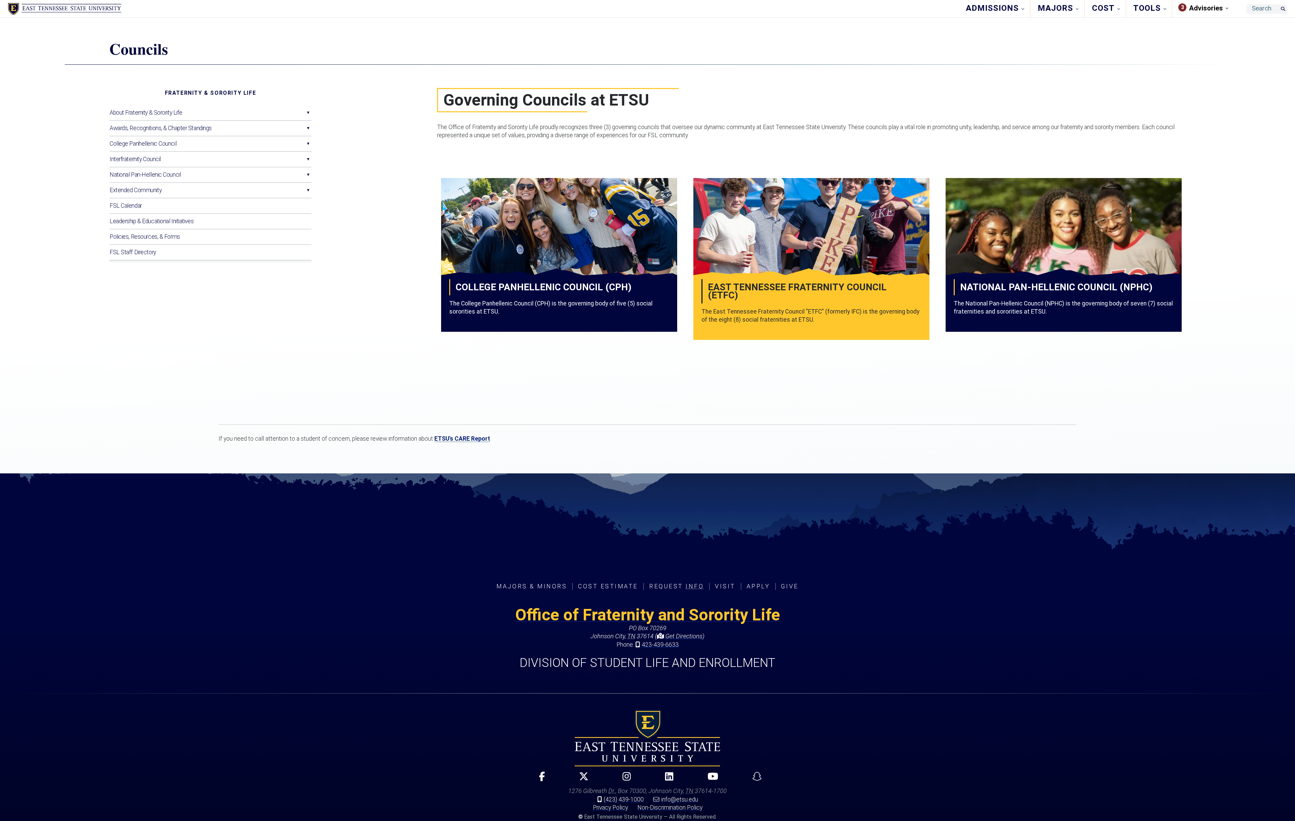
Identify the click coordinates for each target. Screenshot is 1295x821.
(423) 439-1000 (624, 799)
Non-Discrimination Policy (669, 807)
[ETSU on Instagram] (624, 779)
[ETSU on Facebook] (539, 779)
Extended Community (136, 190)
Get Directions (683, 636)
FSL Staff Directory (133, 252)
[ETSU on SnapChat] (754, 779)
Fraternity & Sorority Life (210, 93)
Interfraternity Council (135, 159)
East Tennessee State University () (64, 9)
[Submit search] (1283, 9)
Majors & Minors (531, 586)
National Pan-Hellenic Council (145, 174)
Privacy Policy (610, 807)
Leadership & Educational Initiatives (152, 221)
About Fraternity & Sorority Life (146, 112)
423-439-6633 (660, 644)
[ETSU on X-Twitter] (581, 779)
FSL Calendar (126, 205)
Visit (725, 586)
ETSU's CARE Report (462, 438)
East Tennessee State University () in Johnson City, (647, 738)
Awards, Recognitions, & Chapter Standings (161, 128)
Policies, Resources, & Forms (145, 236)
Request (676, 586)
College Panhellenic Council (143, 143)
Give (789, 586)
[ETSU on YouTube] (710, 779)
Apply (758, 586)
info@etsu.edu (679, 799)
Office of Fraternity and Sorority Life (647, 614)
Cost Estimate (608, 586)
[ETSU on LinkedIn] (666, 779)
